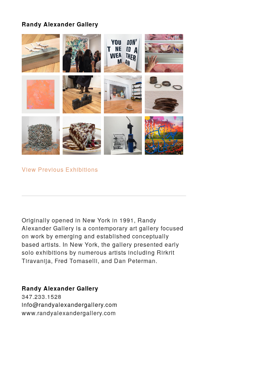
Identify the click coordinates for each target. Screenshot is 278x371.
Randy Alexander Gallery (60, 24)
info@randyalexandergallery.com (69, 304)
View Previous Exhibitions (60, 169)
